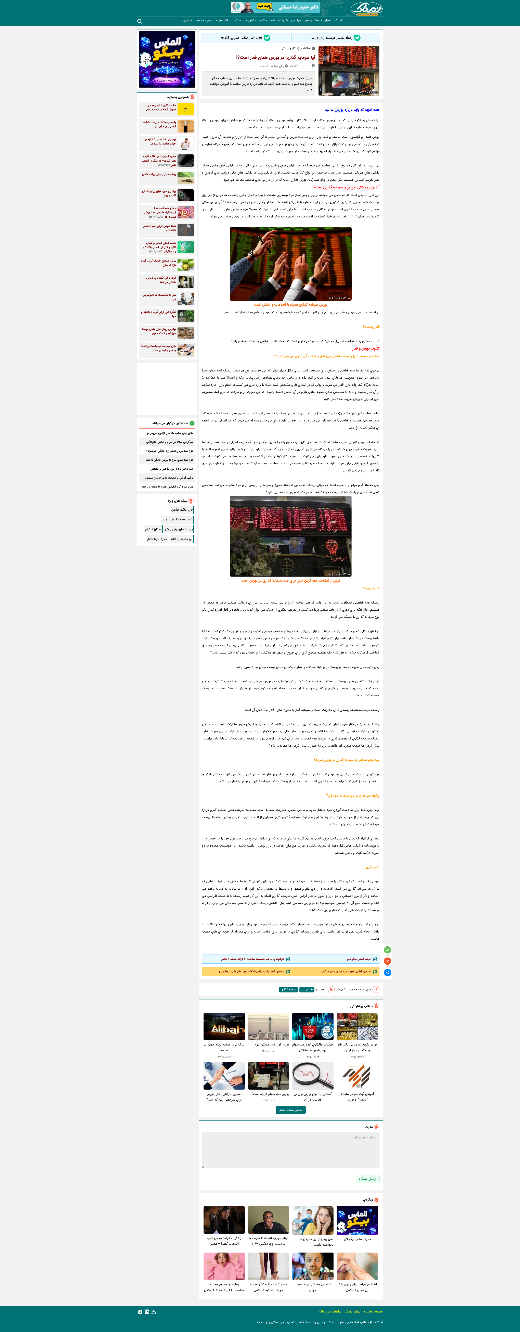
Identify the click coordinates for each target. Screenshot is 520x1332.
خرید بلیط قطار (157, 539)
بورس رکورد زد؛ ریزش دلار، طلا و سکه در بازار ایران (357, 1047)
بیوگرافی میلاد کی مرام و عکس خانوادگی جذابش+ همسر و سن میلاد (169, 442)
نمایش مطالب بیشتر (290, 1110)
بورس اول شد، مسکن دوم (272, 1044)
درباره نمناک (353, 1311)
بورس (339, 110)
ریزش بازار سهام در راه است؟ (270, 1093)
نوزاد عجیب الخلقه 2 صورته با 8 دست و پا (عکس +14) (268, 1240)
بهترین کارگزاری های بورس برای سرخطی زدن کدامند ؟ (224, 1096)
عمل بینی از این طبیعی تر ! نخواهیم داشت (316, 1241)
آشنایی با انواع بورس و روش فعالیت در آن (313, 1096)
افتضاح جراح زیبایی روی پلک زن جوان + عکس (357, 1287)
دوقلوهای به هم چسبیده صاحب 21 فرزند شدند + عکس (252, 959)
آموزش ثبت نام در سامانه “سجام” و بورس (357, 1096)
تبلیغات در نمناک (330, 1311)
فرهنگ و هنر (313, 20)
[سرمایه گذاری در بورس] (290, 536)
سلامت (236, 20)
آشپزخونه (222, 20)
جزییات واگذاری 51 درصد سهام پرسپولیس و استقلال (312, 1047)
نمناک (338, 20)
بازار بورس (307, 989)
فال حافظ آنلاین (182, 509)
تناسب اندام (267, 20)
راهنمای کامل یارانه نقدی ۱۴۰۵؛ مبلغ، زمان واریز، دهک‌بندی (251, 971)
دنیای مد (250, 20)
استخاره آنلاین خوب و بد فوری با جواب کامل (346, 971)
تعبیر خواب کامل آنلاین (177, 519)
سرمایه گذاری (288, 989)
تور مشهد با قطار (182, 539)
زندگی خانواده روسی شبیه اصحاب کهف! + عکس (224, 1240)
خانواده (283, 20)
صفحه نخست (373, 1311)
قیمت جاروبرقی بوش (179, 529)
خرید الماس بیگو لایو (359, 959)
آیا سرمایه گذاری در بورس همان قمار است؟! (275, 57)
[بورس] (290, 264)
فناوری (187, 20)
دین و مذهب (204, 20)
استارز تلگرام (153, 529)
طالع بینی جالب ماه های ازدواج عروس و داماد (170, 433)
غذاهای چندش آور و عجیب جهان (313, 1287)
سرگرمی (296, 20)
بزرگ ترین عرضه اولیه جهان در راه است (224, 1047)
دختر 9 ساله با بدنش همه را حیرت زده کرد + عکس (268, 1287)
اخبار (328, 20)
